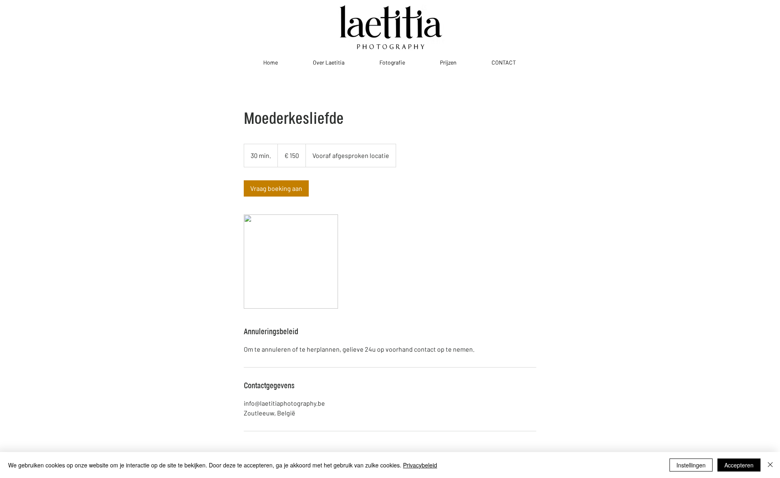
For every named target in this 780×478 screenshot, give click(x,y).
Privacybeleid (420, 465)
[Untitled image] (291, 261)
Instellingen (691, 465)
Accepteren (739, 465)
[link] (276, 188)
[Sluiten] (770, 465)
